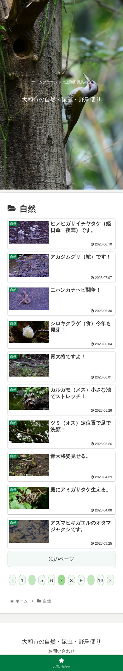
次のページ (61, 558)
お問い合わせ (61, 651)
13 (100, 580)
